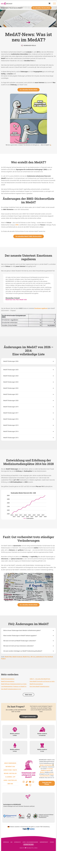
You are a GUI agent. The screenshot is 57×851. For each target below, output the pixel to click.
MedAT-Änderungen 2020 (10, 400)
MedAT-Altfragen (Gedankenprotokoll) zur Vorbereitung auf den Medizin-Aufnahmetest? (14, 684)
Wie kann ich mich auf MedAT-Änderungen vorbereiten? (19, 640)
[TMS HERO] (28, 829)
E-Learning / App (10, 777)
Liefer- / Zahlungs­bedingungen (30, 842)
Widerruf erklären (28, 844)
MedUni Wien (8, 656)
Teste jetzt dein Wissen (46, 783)
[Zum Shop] (49, 3)
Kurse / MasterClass (10, 780)
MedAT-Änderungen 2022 (10, 388)
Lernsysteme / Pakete (10, 770)
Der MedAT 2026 (10, 766)
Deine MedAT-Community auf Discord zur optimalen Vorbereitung (43, 681)
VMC (17, 225)
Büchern (42, 772)
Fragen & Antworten (29, 716)
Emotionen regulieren (40, 308)
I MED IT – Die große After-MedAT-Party (40, 679)
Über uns (10, 783)
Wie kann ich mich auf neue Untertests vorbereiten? (18, 646)
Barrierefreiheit (44, 842)
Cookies (52, 842)
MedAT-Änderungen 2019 (10, 406)
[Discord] (27, 785)
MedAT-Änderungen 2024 (10, 376)
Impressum (6, 842)
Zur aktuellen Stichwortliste (41, 8)
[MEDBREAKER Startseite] (23, 3)
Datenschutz (17, 842)
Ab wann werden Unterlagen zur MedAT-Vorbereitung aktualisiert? (22, 651)
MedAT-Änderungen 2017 (10, 413)
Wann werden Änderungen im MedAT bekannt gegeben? (20, 635)
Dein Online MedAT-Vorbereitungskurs (39, 686)
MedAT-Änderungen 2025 (10, 369)
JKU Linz (32, 656)
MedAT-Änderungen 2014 (10, 431)
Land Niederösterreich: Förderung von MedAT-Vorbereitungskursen (14, 686)
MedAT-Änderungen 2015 (10, 425)
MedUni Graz (26, 656)
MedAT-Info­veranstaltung (7, 679)
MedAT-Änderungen (10, 763)
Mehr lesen (28, 694)
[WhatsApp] (33, 782)
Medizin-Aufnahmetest (46, 765)
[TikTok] (26, 782)
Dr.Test (45, 656)
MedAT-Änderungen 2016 (10, 419)
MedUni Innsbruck (17, 656)
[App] (30, 785)
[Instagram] (23, 782)
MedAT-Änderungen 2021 (10, 394)
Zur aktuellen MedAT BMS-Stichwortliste (29, 236)
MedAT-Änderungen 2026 (10, 361)
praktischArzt (39, 656)
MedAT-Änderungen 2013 (10, 437)
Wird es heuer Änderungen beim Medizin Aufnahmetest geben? (22, 630)
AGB (11, 842)
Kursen (48, 770)
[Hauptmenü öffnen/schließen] (54, 3)
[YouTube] (30, 782)
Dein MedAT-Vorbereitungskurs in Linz (11, 689)
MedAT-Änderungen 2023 (10, 382)
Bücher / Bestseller (10, 773)
